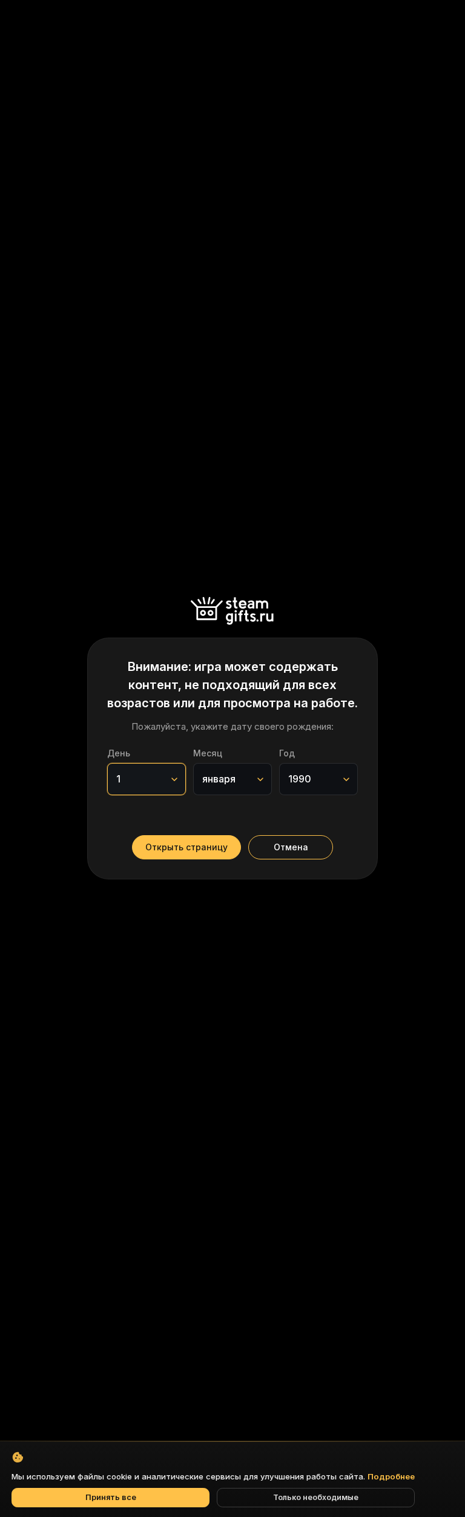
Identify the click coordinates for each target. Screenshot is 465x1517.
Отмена (291, 847)
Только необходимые (315, 1497)
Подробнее (391, 1476)
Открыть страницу (186, 847)
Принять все (110, 1497)
